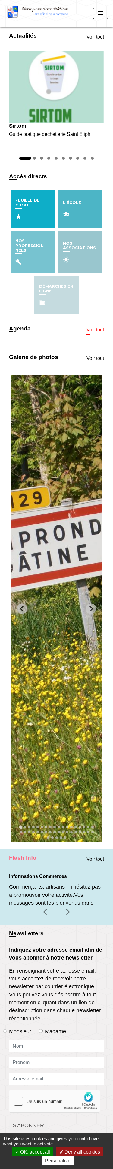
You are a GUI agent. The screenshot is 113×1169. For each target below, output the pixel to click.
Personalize (58, 1160)
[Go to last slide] (22, 608)
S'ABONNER (28, 1125)
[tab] (20, 827)
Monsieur (20, 1031)
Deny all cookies (81, 1151)
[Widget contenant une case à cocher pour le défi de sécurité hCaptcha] (54, 1101)
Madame (55, 1031)
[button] (46, 916)
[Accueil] (38, 13)
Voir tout (95, 36)
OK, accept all (34, 1151)
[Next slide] (91, 608)
